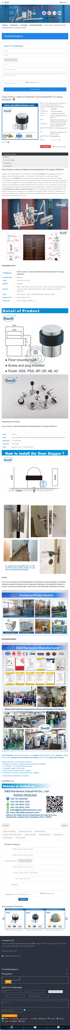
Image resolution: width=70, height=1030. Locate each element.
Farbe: (42, 119)
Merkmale (6, 157)
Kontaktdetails (7, 166)
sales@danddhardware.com (12, 956)
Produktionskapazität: (45, 136)
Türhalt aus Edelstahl (9, 831)
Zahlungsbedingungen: (45, 128)
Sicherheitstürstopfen (25, 831)
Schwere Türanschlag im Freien (12, 834)
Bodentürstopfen (40, 831)
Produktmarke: (44, 111)
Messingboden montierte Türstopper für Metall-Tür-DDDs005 (35, 930)
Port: (41, 131)
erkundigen (45, 146)
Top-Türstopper (20, 838)
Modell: (42, 108)
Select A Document (10, 60)
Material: (42, 113)
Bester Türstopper (30, 834)
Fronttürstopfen (7, 838)
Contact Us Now (35, 89)
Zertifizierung (7, 163)
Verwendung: (43, 123)
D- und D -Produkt (8, 160)
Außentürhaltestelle (45, 834)
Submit (23, 899)
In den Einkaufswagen (60, 146)
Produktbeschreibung (9, 154)
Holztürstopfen (58, 834)
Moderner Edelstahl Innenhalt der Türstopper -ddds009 (15, 930)
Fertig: (42, 115)
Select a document (25, 861)
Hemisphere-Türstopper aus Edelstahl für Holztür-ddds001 (55, 930)
